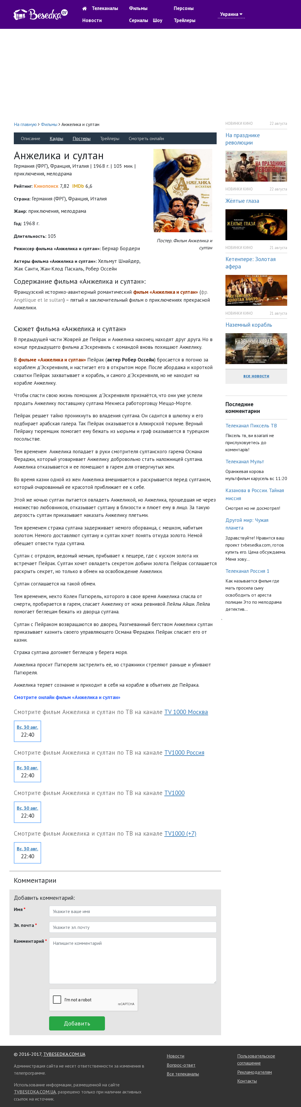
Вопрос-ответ (181, 1065)
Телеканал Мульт (244, 461)
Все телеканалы (183, 1074)
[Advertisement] (150, 75)
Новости (92, 20)
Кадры (56, 138)
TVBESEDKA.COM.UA (64, 1054)
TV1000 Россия (184, 752)
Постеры (82, 138)
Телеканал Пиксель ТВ (251, 425)
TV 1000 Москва (186, 712)
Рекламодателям (254, 1072)
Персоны (184, 8)
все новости (256, 376)
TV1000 (174, 793)
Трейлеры (184, 20)
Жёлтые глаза (242, 200)
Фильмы (138, 8)
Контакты (247, 1081)
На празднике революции (242, 138)
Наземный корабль (248, 324)
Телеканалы (105, 8)
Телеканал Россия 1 (247, 570)
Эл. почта (25, 925)
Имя (20, 909)
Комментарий (29, 941)
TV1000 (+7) (180, 833)
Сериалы (138, 20)
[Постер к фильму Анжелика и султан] (182, 190)
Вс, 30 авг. (27, 727)
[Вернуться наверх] (291, 1089)
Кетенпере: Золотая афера (250, 262)
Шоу (157, 20)
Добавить (77, 1023)
